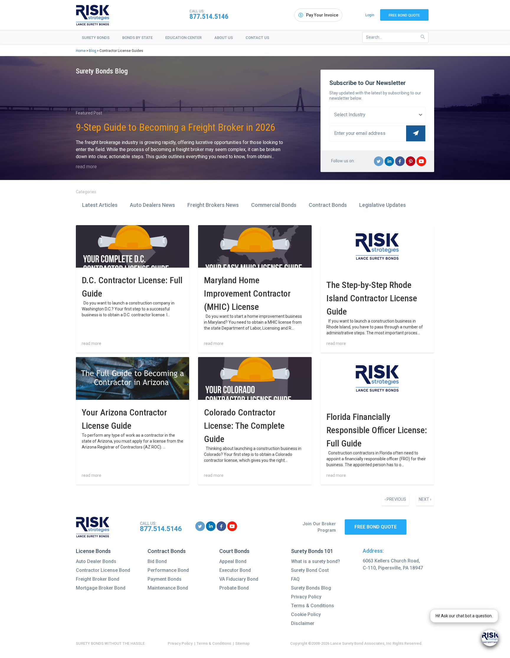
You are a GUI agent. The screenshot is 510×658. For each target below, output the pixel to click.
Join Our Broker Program (319, 527)
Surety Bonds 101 (312, 551)
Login (369, 15)
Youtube (421, 166)
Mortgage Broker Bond (100, 588)
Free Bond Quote (404, 15)
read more (86, 166)
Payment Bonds (165, 579)
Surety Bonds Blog (311, 588)
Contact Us (257, 37)
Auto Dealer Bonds (96, 561)
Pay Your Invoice (322, 15)
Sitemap (242, 643)
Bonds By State (137, 37)
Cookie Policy (306, 614)
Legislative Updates (382, 205)
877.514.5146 (208, 16)
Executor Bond (235, 570)
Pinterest (411, 166)
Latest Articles (99, 205)
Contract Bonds (328, 205)
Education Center (183, 37)
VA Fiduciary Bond (238, 579)
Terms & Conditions (312, 605)
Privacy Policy (306, 597)
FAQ (295, 579)
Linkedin (389, 166)
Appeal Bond (232, 561)
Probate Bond (234, 588)
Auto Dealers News (152, 205)
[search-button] (423, 37)
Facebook (400, 166)
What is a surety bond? (315, 561)
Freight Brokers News (213, 205)
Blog (92, 51)
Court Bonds (234, 551)
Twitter (379, 166)
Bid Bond (157, 561)
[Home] (92, 15)
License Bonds (93, 551)
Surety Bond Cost (310, 570)
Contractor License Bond (103, 570)
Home (81, 51)
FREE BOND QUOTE (375, 527)
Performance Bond (168, 570)
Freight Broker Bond (97, 579)
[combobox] (395, 37)
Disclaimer (302, 623)
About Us (223, 37)
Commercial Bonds (273, 205)
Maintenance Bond (168, 588)
